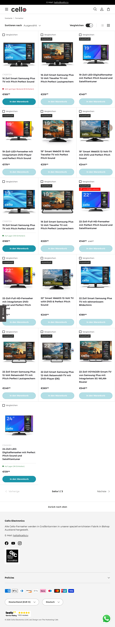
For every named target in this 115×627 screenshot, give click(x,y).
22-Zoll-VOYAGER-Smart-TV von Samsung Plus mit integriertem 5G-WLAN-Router (95, 376)
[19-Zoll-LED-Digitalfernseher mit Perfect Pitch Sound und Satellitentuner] (95, 54)
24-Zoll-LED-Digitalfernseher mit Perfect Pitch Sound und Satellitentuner (18, 454)
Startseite (8, 18)
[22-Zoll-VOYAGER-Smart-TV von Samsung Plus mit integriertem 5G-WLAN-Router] (95, 351)
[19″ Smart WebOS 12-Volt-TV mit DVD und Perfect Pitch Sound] (96, 131)
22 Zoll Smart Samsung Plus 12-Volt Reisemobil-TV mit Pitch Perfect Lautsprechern (18, 375)
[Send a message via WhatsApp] (106, 618)
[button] (108, 9)
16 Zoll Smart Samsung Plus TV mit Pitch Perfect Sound (18, 80)
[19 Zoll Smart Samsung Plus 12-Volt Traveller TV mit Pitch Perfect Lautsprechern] (57, 201)
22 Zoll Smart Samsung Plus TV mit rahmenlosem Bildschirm (95, 301)
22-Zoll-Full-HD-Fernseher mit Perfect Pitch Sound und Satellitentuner (95, 225)
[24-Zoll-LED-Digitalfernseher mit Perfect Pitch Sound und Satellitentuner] (19, 424)
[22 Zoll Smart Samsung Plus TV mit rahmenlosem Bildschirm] (96, 277)
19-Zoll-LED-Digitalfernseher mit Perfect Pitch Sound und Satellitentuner (95, 78)
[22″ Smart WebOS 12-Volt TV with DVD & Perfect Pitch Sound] (57, 277)
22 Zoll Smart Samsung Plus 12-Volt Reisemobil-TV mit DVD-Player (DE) (57, 375)
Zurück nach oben (57, 507)
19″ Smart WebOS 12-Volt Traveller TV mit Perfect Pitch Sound (55, 154)
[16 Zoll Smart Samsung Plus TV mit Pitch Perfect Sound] (19, 54)
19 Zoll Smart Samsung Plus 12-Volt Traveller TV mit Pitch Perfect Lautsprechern (57, 225)
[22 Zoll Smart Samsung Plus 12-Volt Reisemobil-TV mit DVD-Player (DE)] (57, 351)
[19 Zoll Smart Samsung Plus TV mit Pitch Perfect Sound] (19, 201)
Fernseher (19, 18)
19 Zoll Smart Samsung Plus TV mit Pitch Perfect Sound (18, 227)
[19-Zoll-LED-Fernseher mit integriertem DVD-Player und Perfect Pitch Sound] (19, 131)
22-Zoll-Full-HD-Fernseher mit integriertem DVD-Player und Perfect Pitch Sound (17, 303)
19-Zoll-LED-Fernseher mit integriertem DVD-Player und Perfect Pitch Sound (17, 155)
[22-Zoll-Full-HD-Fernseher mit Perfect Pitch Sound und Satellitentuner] (95, 201)
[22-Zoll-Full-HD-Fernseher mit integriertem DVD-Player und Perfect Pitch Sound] (19, 277)
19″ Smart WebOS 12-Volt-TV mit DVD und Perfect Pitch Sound (95, 155)
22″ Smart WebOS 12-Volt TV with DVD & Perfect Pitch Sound (57, 301)
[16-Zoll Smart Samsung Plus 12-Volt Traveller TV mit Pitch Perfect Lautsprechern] (57, 54)
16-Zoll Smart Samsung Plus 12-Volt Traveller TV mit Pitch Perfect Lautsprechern (57, 78)
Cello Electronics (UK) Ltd (21, 620)
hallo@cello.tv (61, 2)
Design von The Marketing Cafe (45, 620)
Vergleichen (77, 25)
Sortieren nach (13, 25)
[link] (22, 491)
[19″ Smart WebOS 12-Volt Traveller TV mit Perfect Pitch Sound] (57, 130)
